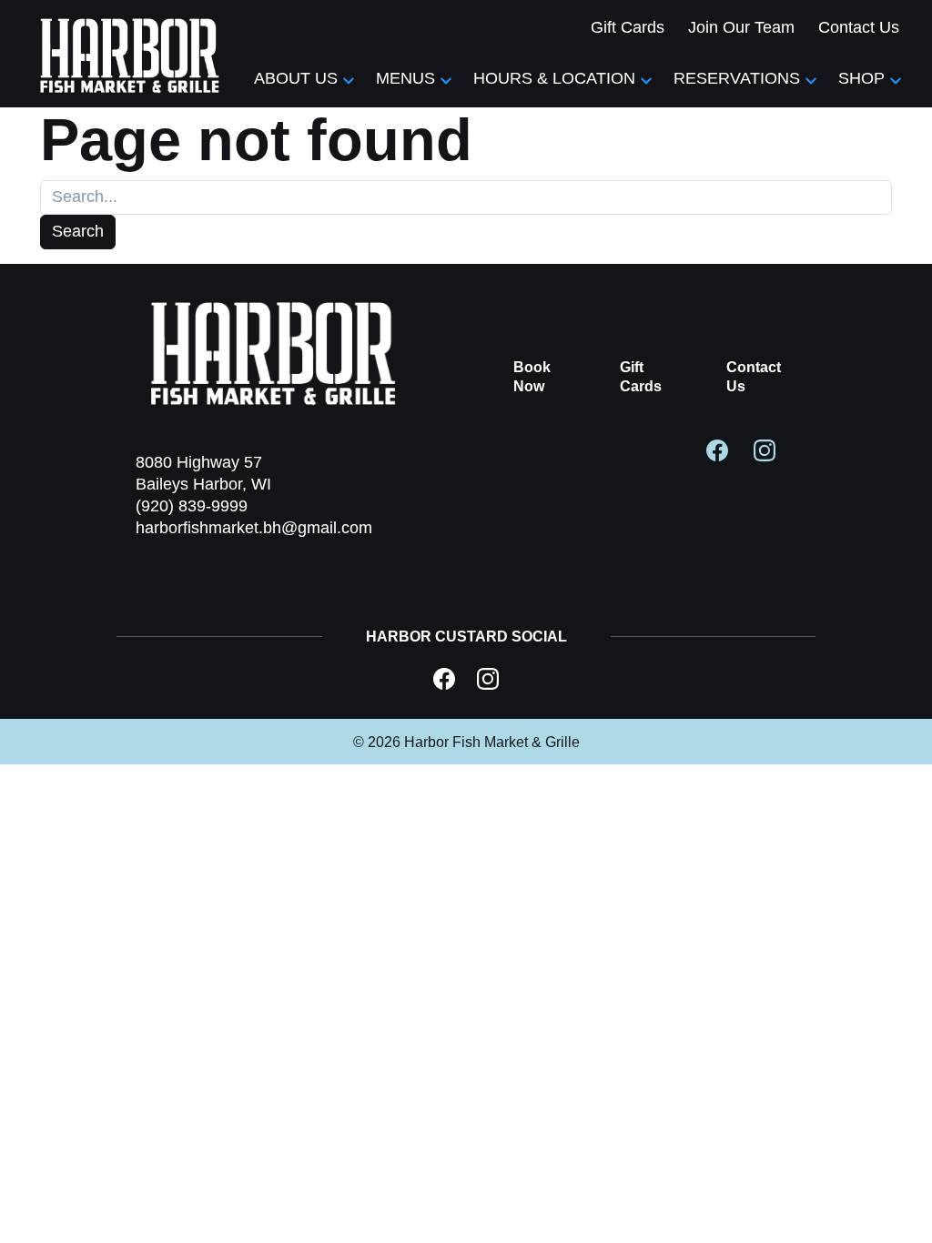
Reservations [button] (737, 78)
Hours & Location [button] (554, 78)
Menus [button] (405, 78)
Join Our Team (741, 27)
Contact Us (858, 27)
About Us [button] (296, 78)
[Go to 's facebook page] (717, 449)
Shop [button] (861, 78)
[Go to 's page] (444, 679)
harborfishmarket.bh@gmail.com (254, 528)
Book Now (532, 376)
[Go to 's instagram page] (764, 449)
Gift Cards (627, 27)
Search (78, 231)
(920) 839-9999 (192, 506)
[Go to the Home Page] (130, 53)
